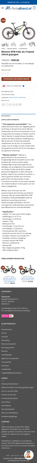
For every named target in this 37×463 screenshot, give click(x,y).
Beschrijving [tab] (5, 116)
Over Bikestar (6, 406)
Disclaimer (5, 366)
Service (4, 333)
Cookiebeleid (6, 369)
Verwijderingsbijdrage (9, 416)
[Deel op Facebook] (6, 104)
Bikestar (7, 100)
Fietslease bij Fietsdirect (9, 384)
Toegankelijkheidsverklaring (11, 373)
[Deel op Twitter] (10, 104)
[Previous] (4, 27)
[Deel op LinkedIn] (20, 104)
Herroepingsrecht (7, 348)
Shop (22, 455)
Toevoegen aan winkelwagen (16, 79)
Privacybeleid (6, 362)
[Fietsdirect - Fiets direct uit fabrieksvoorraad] (18, 8)
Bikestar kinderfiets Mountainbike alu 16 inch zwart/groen (9, 279)
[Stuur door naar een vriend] (13, 104)
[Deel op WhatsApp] (3, 104)
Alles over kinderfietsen (9, 413)
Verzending (5, 340)
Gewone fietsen (12, 48)
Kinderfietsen (23, 48)
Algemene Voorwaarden (10, 358)
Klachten (4, 351)
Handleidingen (6, 355)
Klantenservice (6, 329)
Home (3, 48)
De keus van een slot (8, 395)
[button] (2, 8)
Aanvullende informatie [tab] (10, 120)
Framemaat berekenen (9, 398)
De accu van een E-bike (9, 391)
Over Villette (5, 402)
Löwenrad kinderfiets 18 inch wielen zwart (27, 279)
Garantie (4, 337)
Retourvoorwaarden (8, 344)
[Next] (32, 27)
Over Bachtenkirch (8, 409)
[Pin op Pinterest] (16, 104)
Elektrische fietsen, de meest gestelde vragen (17, 387)
